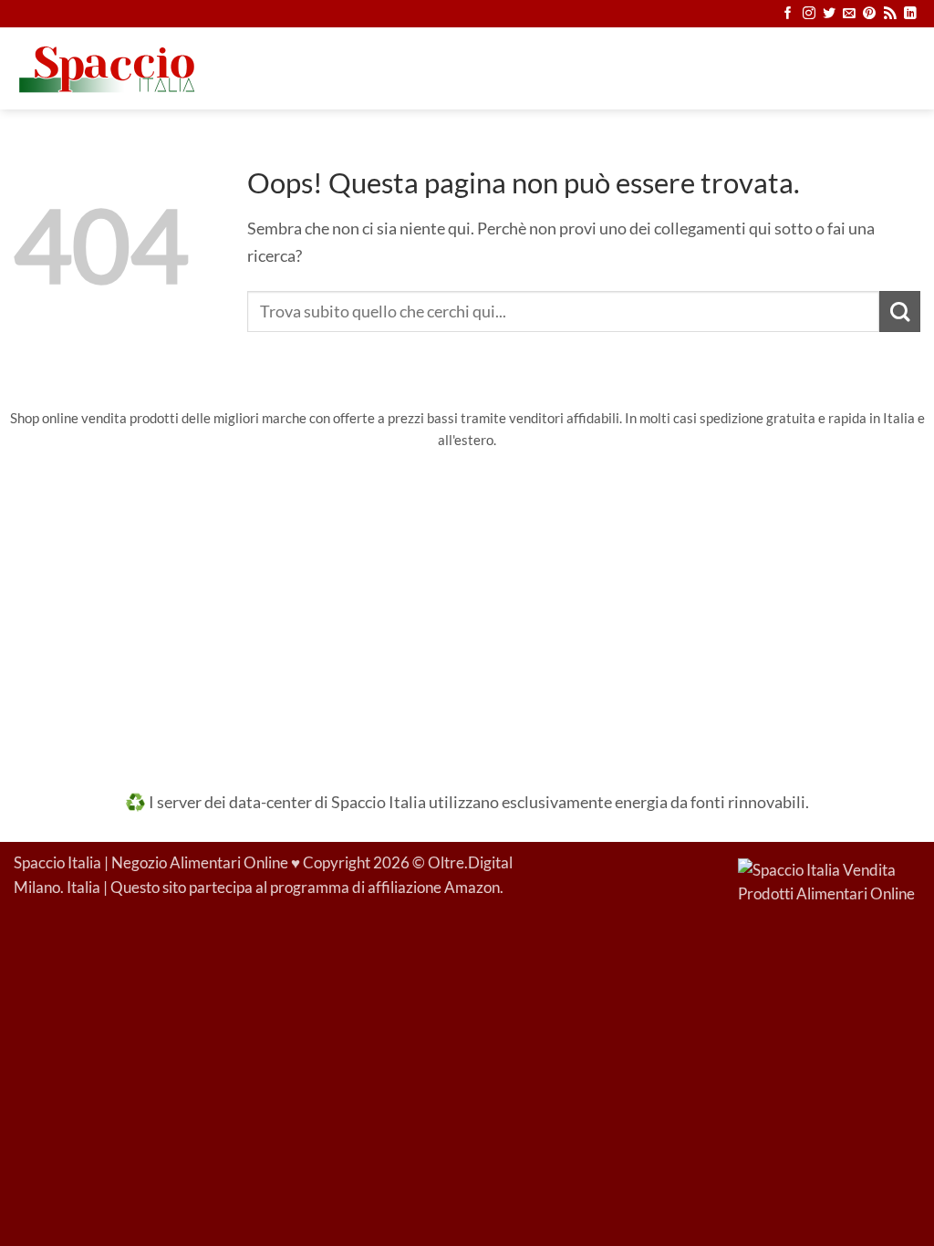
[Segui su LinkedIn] (910, 14)
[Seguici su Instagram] (809, 14)
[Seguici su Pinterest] (869, 14)
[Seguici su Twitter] (829, 14)
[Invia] (899, 311)
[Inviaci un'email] (849, 14)
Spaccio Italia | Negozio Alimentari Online (151, 863)
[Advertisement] (467, 607)
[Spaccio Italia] (829, 881)
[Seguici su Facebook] (788, 14)
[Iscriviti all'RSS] (890, 14)
